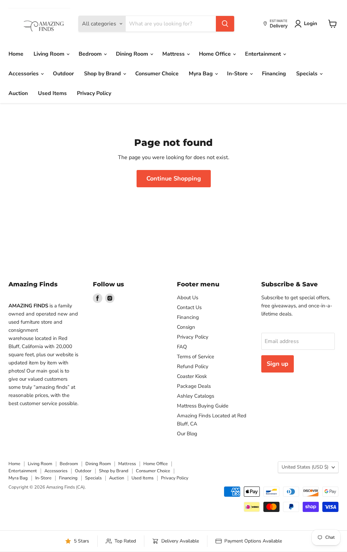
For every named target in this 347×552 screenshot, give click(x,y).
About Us (187, 297)
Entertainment (263, 54)
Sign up (277, 364)
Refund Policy (192, 366)
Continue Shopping (173, 178)
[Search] (225, 24)
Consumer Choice (157, 73)
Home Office (215, 54)
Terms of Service (195, 356)
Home (15, 54)
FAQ (182, 346)
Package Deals (194, 386)
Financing (274, 73)
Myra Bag (201, 73)
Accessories (24, 73)
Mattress (174, 54)
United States (305, 467)
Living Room (50, 54)
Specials (307, 73)
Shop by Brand (103, 73)
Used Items (52, 93)
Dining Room (132, 54)
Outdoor (63, 73)
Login (310, 23)
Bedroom (91, 54)
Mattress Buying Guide (202, 405)
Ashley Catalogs (195, 396)
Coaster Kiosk (192, 376)
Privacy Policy (94, 93)
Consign (186, 327)
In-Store (238, 73)
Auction (18, 93)
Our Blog (187, 433)
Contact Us (189, 307)
